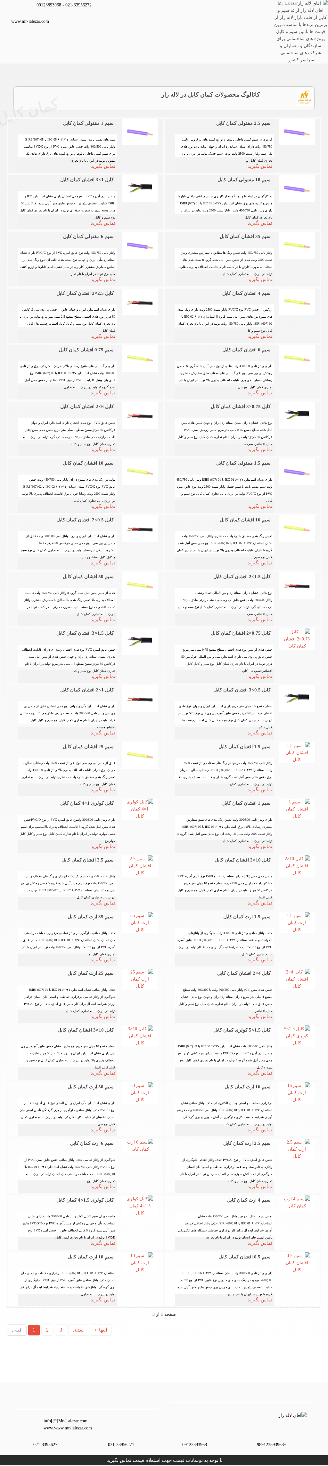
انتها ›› (100, 1330)
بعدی (78, 1330)
